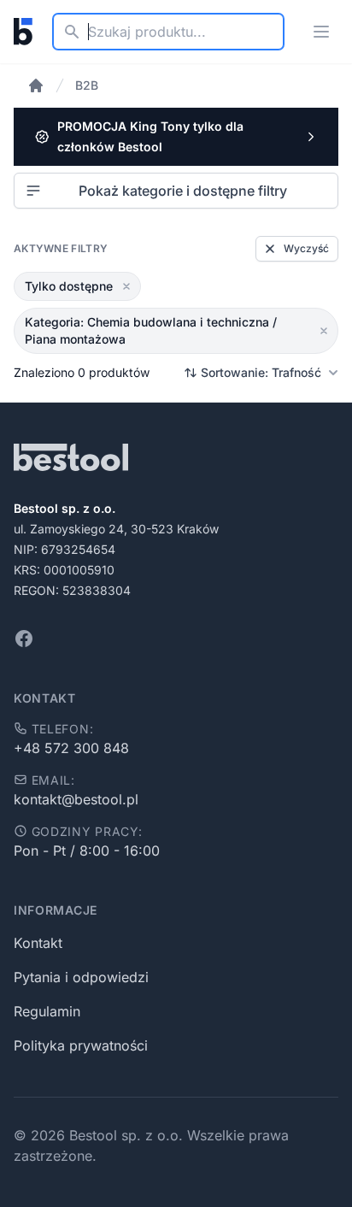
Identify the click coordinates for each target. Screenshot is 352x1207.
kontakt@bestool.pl (76, 799)
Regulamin (47, 1011)
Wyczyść (306, 248)
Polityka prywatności (81, 1045)
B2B (86, 85)
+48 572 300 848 (71, 748)
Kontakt (38, 942)
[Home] (35, 85)
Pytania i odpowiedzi (81, 977)
